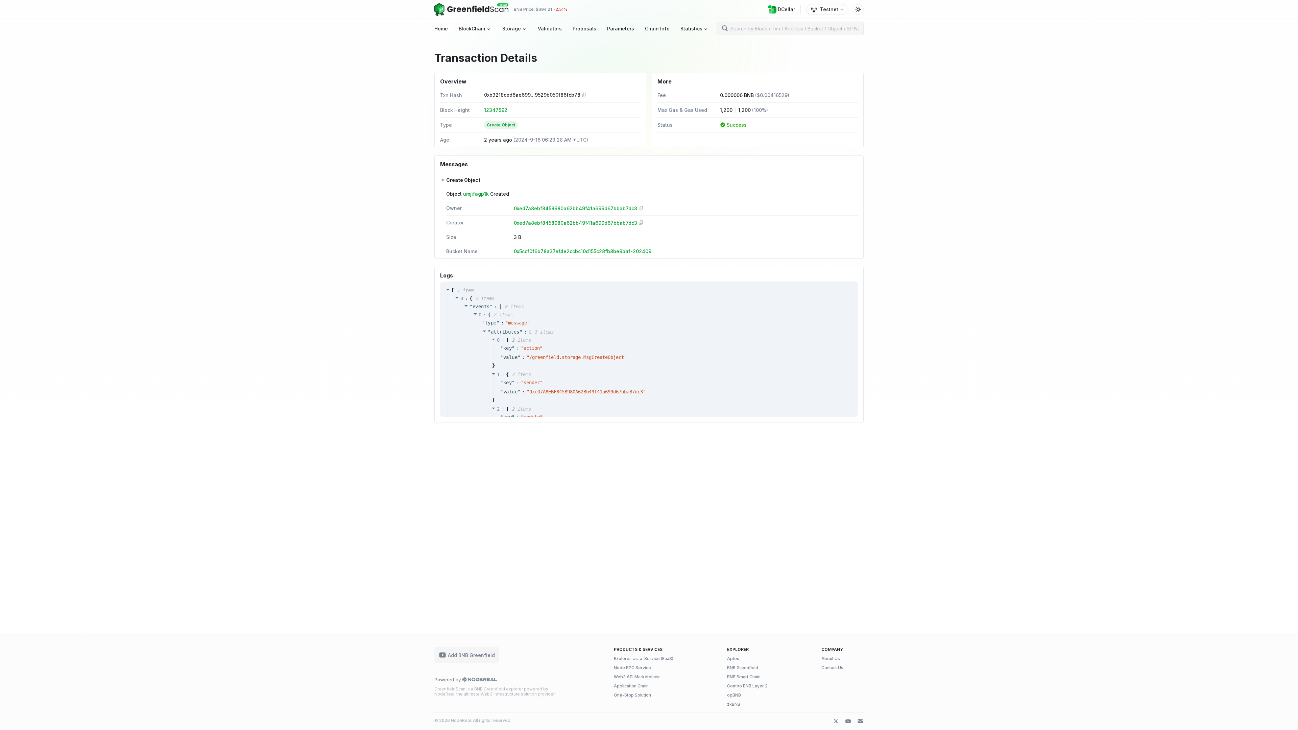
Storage (511, 28)
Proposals (584, 28)
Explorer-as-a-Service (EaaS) (643, 658)
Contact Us (832, 667)
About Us (830, 658)
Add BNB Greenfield (471, 655)
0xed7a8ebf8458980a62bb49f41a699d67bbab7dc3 (575, 208)
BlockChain (472, 28)
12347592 (495, 110)
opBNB (734, 695)
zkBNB (733, 704)
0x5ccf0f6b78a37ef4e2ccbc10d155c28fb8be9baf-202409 (582, 251)
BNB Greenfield (742, 667)
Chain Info (657, 28)
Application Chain (631, 685)
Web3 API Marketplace (637, 676)
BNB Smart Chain (744, 676)
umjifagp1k (476, 194)
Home (441, 28)
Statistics (691, 28)
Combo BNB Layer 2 (747, 685)
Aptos (733, 658)
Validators (550, 28)
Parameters (620, 28)
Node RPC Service (632, 667)
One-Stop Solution (632, 695)
